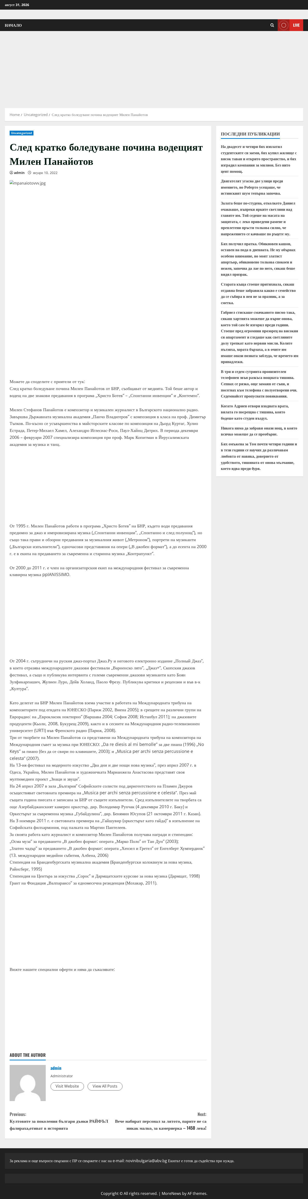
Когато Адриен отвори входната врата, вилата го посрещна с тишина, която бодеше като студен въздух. (255, 412)
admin (19, 172)
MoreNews (171, 1193)
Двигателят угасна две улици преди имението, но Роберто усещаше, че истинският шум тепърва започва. (252, 187)
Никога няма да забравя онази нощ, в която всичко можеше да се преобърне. (259, 431)
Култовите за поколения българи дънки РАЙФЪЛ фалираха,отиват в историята (59, 1121)
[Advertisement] (154, 67)
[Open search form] (272, 25)
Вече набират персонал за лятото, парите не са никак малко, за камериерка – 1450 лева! (160, 1121)
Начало (13, 25)
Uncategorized (21, 133)
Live (296, 25)
